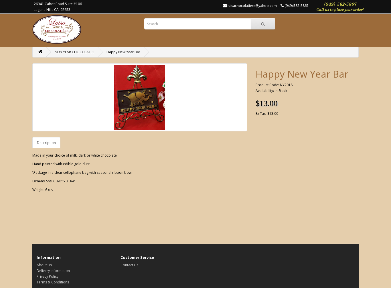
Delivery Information (53, 270)
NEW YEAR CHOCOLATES (74, 52)
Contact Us (129, 265)
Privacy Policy (47, 276)
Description (46, 142)
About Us (44, 265)
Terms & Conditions (53, 282)
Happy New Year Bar (123, 52)
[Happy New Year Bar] (139, 97)
